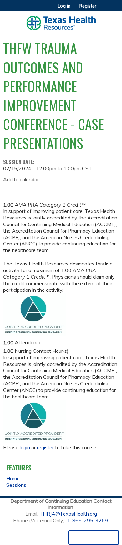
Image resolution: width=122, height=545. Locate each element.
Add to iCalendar (37, 189)
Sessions (16, 485)
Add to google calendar (9, 189)
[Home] (61, 20)
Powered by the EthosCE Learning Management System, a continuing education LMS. (93, 537)
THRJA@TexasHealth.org (68, 514)
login (25, 447)
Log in (64, 6)
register (45, 447)
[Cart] (103, 9)
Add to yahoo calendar (23, 189)
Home (13, 478)
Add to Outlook (52, 189)
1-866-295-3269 (87, 520)
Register (87, 6)
